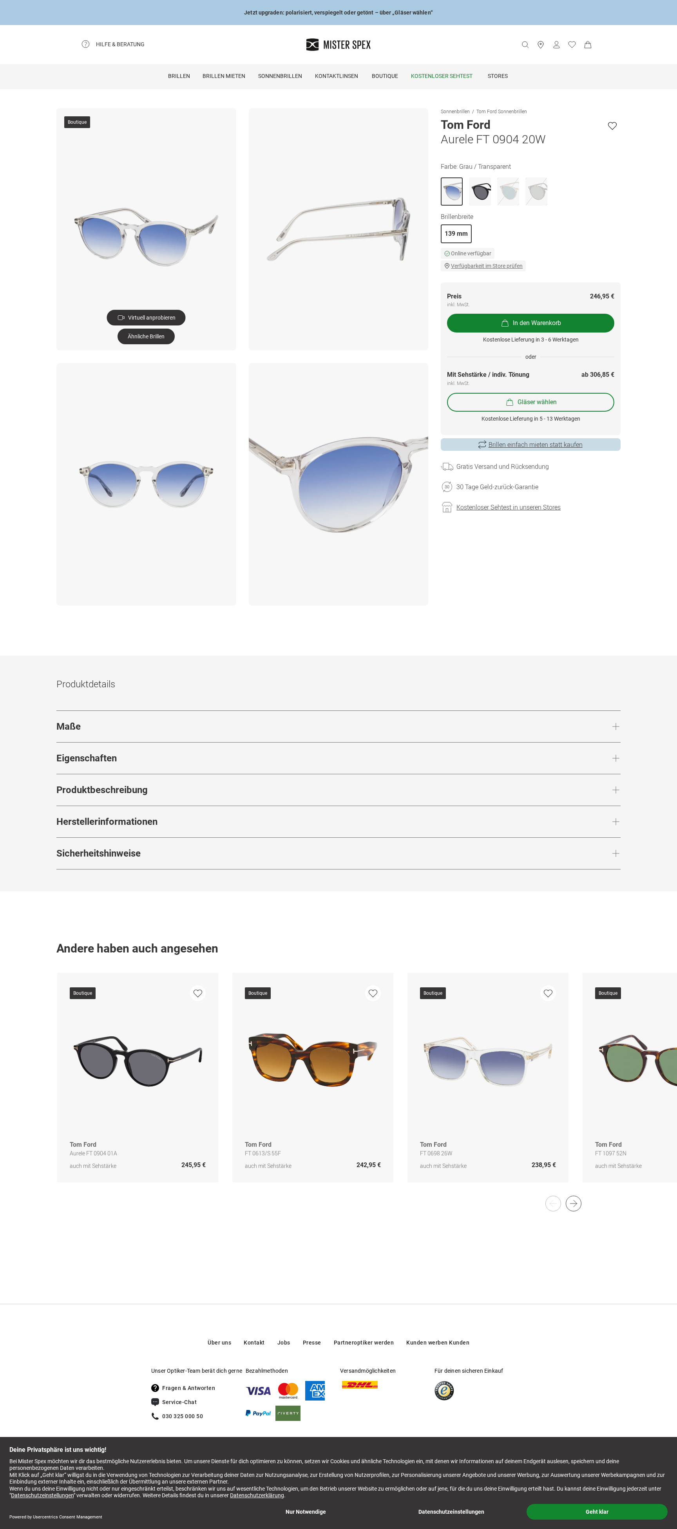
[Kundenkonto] (556, 44)
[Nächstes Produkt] (573, 1203)
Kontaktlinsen (336, 76)
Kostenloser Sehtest (441, 76)
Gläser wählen (537, 402)
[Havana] (536, 191)
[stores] (540, 44)
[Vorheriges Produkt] (553, 1203)
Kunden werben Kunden (437, 1342)
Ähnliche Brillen (146, 336)
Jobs (283, 1342)
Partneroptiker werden (364, 1342)
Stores (498, 76)
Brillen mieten (224, 76)
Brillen (179, 76)
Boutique (385, 76)
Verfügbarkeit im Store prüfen (487, 266)
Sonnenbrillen (280, 76)
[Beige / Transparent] (508, 191)
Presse (312, 1342)
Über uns (219, 1342)
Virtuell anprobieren (152, 317)
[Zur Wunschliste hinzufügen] (612, 126)
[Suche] (525, 45)
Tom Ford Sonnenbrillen (501, 111)
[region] (338, 1086)
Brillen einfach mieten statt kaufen (536, 444)
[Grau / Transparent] (452, 191)
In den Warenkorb (537, 323)
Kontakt (254, 1342)
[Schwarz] (480, 191)
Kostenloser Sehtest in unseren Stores (508, 507)
